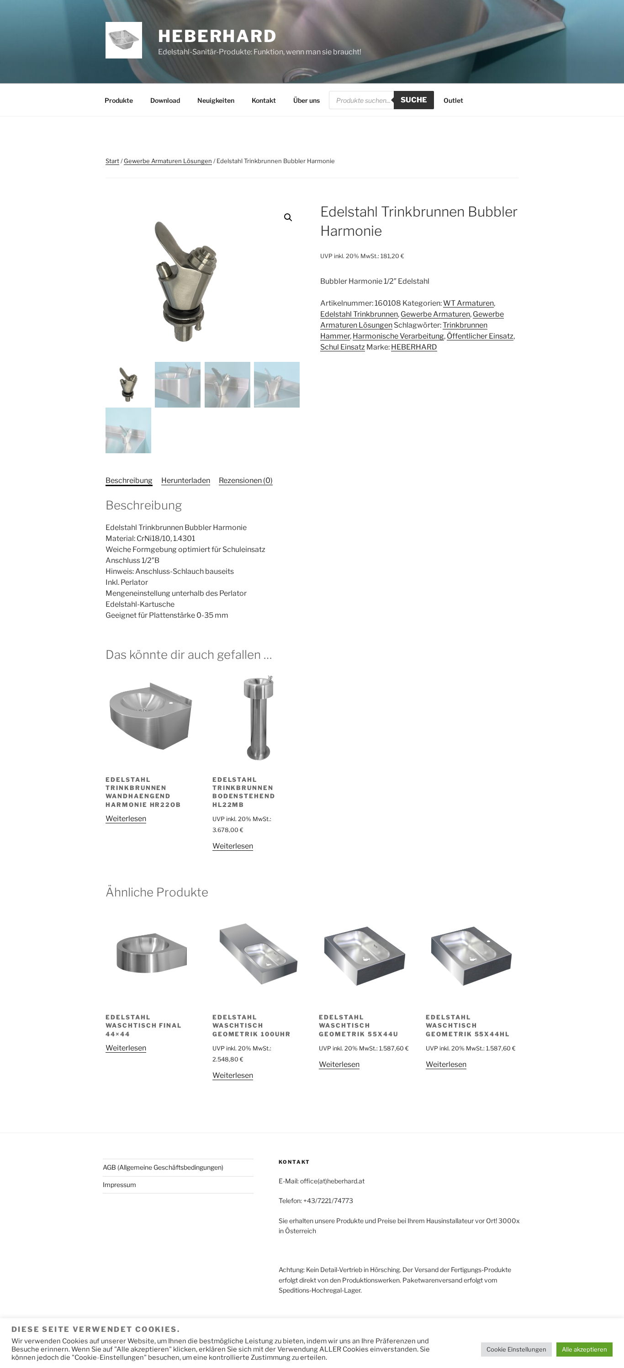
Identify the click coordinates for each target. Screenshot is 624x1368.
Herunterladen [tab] (185, 480)
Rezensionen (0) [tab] (246, 480)
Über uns (306, 100)
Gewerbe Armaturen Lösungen (168, 160)
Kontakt (264, 100)
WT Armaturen (468, 303)
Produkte (119, 100)
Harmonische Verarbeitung (398, 336)
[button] (288, 217)
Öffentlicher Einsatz (480, 336)
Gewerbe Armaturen (435, 314)
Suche (414, 99)
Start (112, 160)
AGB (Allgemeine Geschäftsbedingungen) (163, 1167)
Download (165, 100)
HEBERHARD (217, 36)
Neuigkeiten (215, 100)
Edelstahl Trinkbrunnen (359, 314)
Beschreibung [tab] (129, 480)
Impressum (119, 1184)
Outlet (453, 100)
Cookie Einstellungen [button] (516, 1349)
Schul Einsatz (342, 347)
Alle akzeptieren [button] (584, 1349)
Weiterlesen (126, 818)
